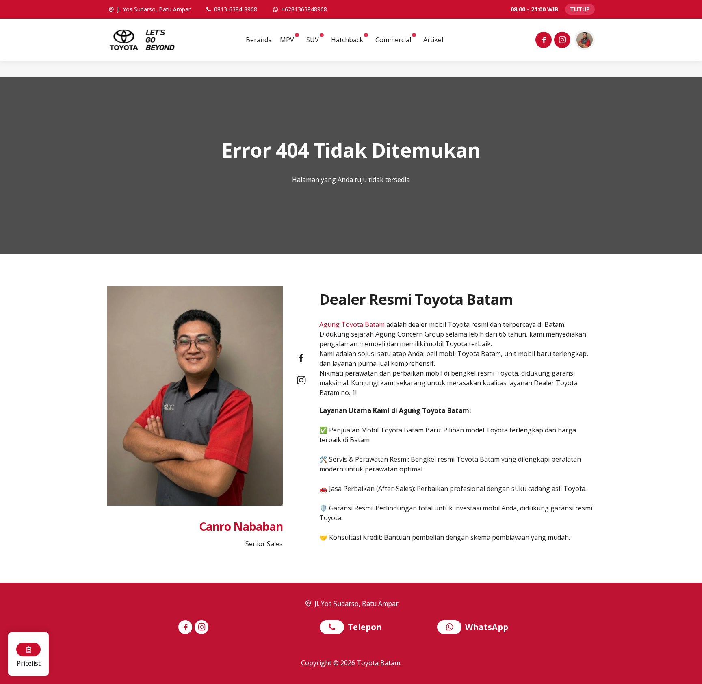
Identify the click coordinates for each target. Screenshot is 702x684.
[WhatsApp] (451, 628)
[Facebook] (542, 41)
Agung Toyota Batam (352, 324)
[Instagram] (561, 41)
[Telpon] (334, 628)
